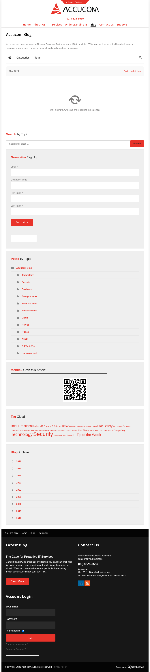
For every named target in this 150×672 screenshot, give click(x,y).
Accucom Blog (24, 268)
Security (26, 282)
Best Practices (21, 426)
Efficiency (56, 426)
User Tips (82, 430)
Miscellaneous (29, 311)
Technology (28, 275)
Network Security (57, 430)
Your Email (12, 606)
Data (65, 426)
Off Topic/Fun (28, 346)
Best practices (29, 296)
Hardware (39, 430)
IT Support (46, 426)
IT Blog (25, 332)
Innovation (71, 435)
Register (78, 2)
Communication (71, 430)
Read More (17, 581)
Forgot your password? (17, 644)
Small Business (27, 430)
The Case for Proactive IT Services (29, 556)
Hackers (36, 426)
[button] (140, 57)
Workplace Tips (60, 435)
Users (94, 426)
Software (72, 426)
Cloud (25, 318)
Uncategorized (29, 353)
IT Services (92, 430)
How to (25, 325)
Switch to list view (132, 71)
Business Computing (114, 430)
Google (46, 430)
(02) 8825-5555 (74, 18)
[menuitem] (27, 24)
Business (27, 289)
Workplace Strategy (122, 426)
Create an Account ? (16, 649)
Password (11, 619)
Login (70, 2)
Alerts (25, 339)
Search (137, 143)
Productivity (104, 426)
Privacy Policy (60, 666)
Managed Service (84, 426)
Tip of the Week (30, 303)
